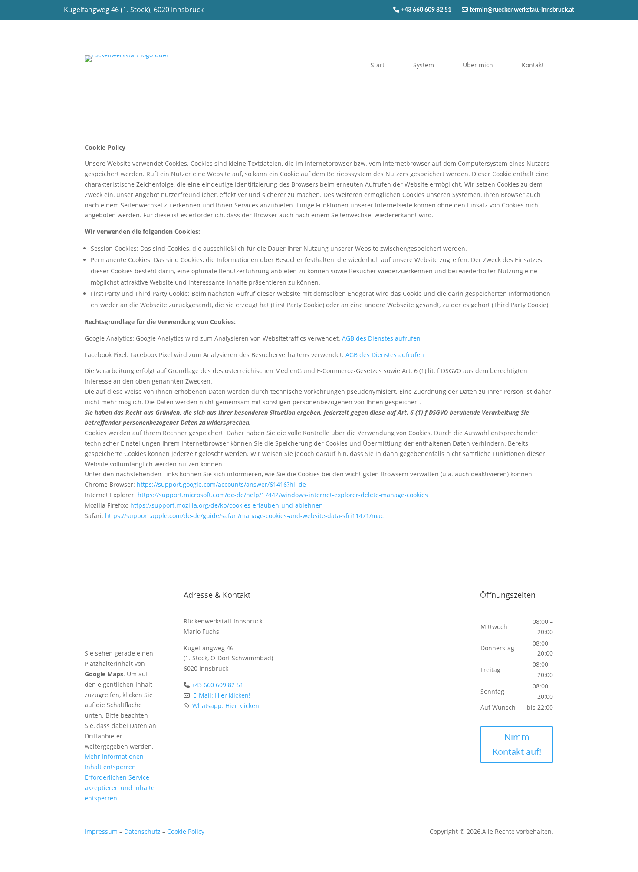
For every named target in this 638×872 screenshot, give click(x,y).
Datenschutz (142, 831)
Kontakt (533, 65)
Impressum (101, 831)
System (423, 65)
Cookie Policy (185, 831)
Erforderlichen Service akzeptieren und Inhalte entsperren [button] (120, 787)
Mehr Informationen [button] (114, 756)
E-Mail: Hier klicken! (221, 695)
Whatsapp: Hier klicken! (226, 706)
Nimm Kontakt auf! (517, 744)
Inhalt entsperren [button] (110, 767)
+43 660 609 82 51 (431, 10)
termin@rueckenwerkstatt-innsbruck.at (522, 10)
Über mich (478, 65)
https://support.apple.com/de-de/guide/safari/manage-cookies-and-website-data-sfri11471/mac (244, 515)
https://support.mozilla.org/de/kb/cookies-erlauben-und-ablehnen (226, 505)
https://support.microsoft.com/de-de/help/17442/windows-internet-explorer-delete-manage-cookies (283, 495)
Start (378, 65)
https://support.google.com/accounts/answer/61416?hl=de (221, 484)
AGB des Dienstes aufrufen (381, 338)
